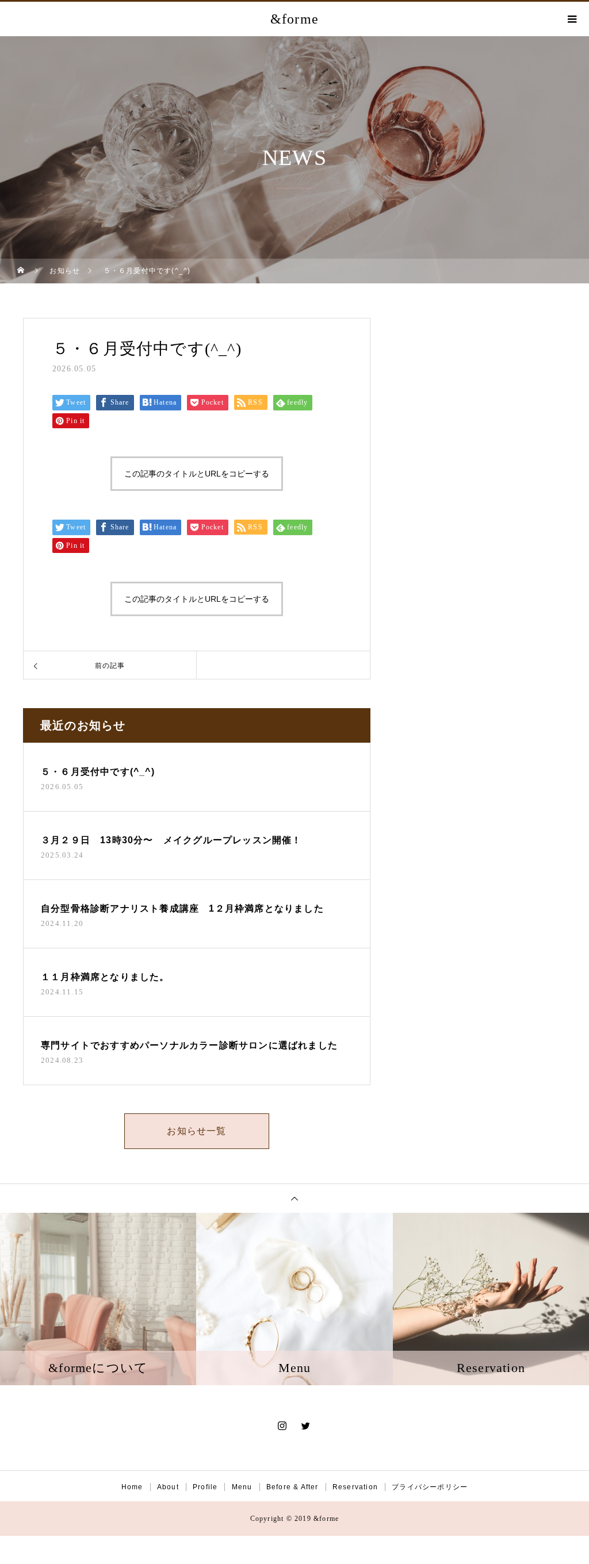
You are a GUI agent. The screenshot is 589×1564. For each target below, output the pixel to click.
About (168, 1487)
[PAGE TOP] (294, 1198)
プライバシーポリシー (430, 1487)
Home (132, 1487)
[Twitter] (306, 1425)
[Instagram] (282, 1425)
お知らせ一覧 (196, 1131)
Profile (205, 1487)
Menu (242, 1487)
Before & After (292, 1487)
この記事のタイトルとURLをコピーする (196, 473)
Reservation (355, 1487)
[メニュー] (571, 19)
